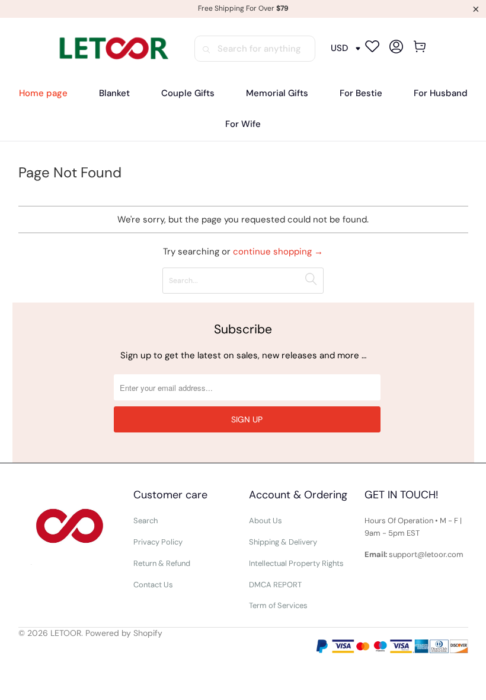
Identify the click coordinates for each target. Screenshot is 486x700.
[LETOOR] (113, 48)
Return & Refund (161, 563)
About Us (265, 521)
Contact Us (153, 585)
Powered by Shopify (123, 633)
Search (145, 521)
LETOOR (65, 633)
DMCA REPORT (275, 585)
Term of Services (278, 605)
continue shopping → (278, 251)
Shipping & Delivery (283, 542)
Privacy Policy (158, 542)
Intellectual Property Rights (296, 563)
